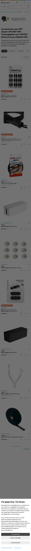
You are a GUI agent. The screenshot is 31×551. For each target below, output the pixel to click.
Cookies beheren (15, 542)
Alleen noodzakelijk (15, 538)
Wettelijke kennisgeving (6, 547)
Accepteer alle (15, 534)
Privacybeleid (17, 547)
